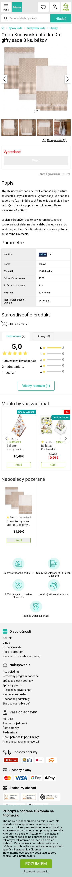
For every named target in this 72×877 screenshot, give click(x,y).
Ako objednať (11, 671)
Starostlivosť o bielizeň (16, 703)
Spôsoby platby (12, 685)
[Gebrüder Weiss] (51, 760)
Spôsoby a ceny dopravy (18, 680)
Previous (7, 439)
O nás (6, 642)
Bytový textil (15, 28)
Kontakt (8, 638)
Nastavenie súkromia (27, 849)
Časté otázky (11, 728)
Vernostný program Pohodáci (21, 676)
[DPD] (39, 760)
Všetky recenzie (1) (36, 386)
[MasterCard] (7, 778)
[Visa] (21, 778)
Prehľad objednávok (15, 723)
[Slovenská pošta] (27, 760)
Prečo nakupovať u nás (17, 689)
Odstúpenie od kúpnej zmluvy (21, 737)
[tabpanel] (36, 79)
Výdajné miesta (12, 647)
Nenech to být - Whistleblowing (22, 656)
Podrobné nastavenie (36, 871)
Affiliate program (13, 651)
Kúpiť (36, 160)
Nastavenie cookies (15, 694)
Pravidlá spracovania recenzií (21, 741)
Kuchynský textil (36, 28)
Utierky (54, 28)
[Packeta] (11, 760)
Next (65, 439)
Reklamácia (10, 732)
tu (34, 855)
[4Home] (4, 28)
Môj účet (8, 718)
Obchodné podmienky (16, 699)
